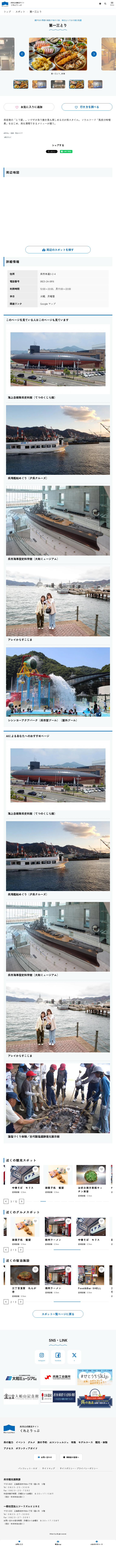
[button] (22, 54)
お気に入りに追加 (31, 107)
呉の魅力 (8, 1442)
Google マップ (48, 303)
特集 (73, 1442)
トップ (7, 11)
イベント (20, 1442)
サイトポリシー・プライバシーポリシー (79, 1468)
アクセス (8, 1448)
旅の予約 (42, 1442)
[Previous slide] (6, 1201)
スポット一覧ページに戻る (58, 1314)
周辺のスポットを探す (60, 250)
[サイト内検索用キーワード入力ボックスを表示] (105, 3)
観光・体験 (101, 1442)
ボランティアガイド (26, 1448)
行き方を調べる (89, 107)
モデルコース (85, 1442)
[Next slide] (21, 1201)
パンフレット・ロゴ (27, 1468)
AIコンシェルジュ (59, 1442)
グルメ (31, 1442)
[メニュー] (112, 4)
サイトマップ (48, 1468)
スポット (20, 11)
